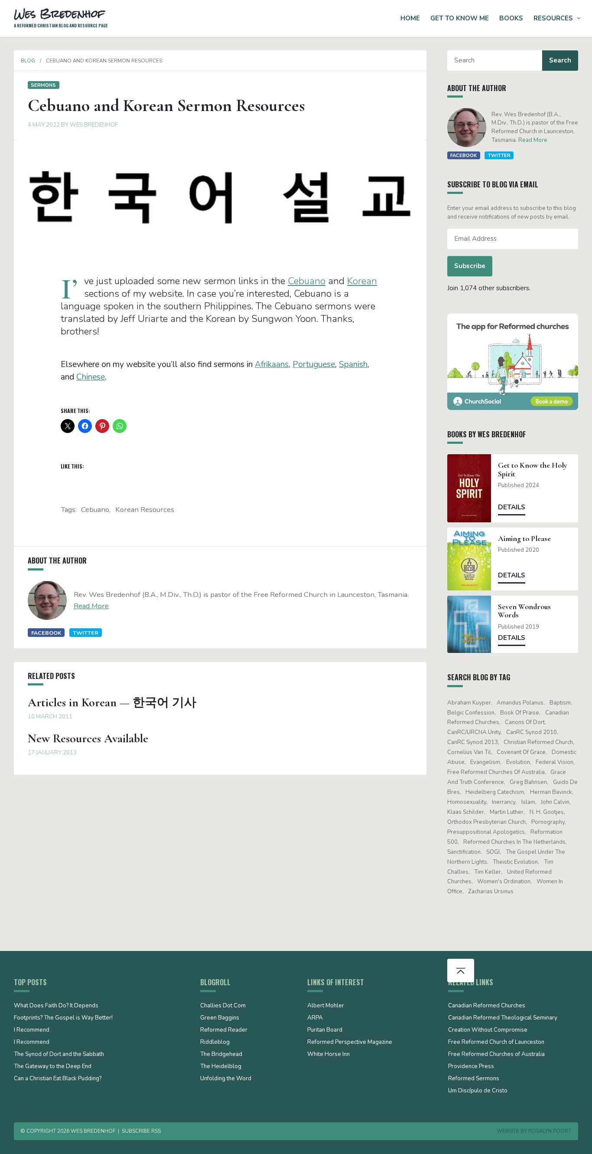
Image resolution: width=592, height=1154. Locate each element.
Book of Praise (519, 713)
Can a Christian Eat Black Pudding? (57, 1078)
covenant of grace (521, 752)
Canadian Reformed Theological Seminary (502, 1018)
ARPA (315, 1018)
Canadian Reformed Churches (486, 1006)
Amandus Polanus (520, 703)
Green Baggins (219, 1018)
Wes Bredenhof (94, 125)
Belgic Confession (470, 713)
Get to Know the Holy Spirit (532, 469)
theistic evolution (515, 862)
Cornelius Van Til (469, 752)
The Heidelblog (220, 1066)
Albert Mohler (325, 1006)
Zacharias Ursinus (491, 891)
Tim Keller (487, 872)
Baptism (560, 703)
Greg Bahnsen (528, 782)
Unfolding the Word (225, 1078)
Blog (28, 60)
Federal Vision (554, 762)
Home (410, 18)
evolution (518, 762)
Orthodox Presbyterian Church (486, 822)
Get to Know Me (459, 18)
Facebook (46, 632)
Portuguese (314, 364)
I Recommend (31, 1030)
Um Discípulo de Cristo (477, 1091)
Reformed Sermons (473, 1078)
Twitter (85, 632)
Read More (91, 606)
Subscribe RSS (141, 1131)
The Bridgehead (221, 1054)
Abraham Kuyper (469, 703)
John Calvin (555, 802)
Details (511, 507)
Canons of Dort (525, 722)
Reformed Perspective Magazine (349, 1042)
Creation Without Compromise (487, 1030)
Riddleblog (215, 1042)
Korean (362, 281)
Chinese (90, 377)
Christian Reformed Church (538, 742)
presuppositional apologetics (486, 832)
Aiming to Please (524, 538)
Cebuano (306, 281)
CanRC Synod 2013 (472, 742)
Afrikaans (272, 364)
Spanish (353, 364)
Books (511, 18)
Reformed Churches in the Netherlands (514, 842)
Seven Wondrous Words (524, 611)
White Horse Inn (328, 1054)
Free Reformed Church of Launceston (496, 1042)
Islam (528, 802)
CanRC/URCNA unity (474, 732)
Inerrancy (503, 802)
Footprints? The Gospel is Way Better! (63, 1018)
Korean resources (144, 510)
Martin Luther (507, 812)
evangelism (485, 762)
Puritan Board (324, 1030)
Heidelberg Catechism (494, 792)
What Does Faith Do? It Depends (56, 1006)
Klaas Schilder (465, 812)
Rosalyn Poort (549, 1131)
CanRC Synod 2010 (531, 732)
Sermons (43, 85)
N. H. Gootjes (547, 812)
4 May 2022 (44, 125)
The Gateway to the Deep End (52, 1066)
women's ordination (503, 881)
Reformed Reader (223, 1030)
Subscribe (469, 266)
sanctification (464, 852)
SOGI (493, 852)
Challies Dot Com (223, 1006)
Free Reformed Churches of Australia (496, 772)
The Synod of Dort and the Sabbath (59, 1054)
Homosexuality (466, 802)
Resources (553, 18)
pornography (548, 822)
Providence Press (471, 1066)
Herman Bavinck (551, 792)
